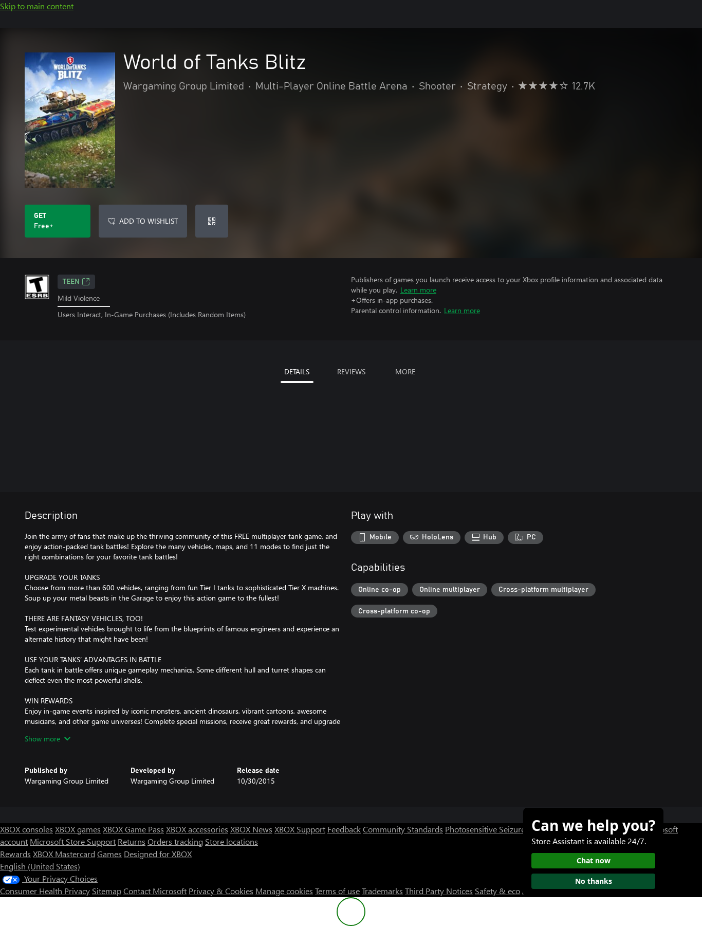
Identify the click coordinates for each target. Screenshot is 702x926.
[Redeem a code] (211, 221)
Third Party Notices (439, 890)
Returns (131, 841)
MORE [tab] (405, 371)
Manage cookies (284, 890)
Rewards (15, 853)
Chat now (594, 860)
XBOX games (78, 829)
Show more (42, 738)
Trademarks (382, 890)
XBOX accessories (197, 829)
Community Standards (403, 829)
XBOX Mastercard (64, 853)
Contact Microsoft (155, 890)
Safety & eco (497, 890)
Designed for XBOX (158, 853)
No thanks (593, 881)
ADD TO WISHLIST (148, 221)
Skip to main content (36, 6)
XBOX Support (299, 829)
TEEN (71, 281)
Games (109, 853)
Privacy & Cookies (221, 890)
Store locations (231, 841)
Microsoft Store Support (73, 841)
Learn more (418, 290)
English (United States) (40, 866)
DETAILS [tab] (296, 371)
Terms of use (337, 890)
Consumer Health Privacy (45, 890)
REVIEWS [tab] (351, 371)
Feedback (344, 829)
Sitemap (106, 890)
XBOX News (251, 829)
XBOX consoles (26, 829)
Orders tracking (175, 841)
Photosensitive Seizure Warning (501, 829)
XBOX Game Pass (133, 829)
